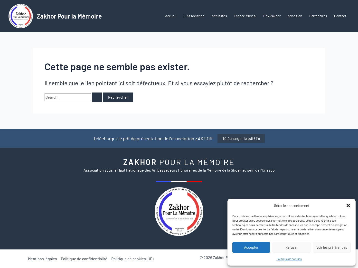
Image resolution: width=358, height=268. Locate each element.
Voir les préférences (331, 247)
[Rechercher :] (74, 97)
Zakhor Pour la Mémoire (69, 16)
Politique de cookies (289, 258)
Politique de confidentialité (84, 258)
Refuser (291, 247)
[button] (348, 205)
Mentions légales (42, 258)
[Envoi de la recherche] (97, 97)
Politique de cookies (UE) (132, 258)
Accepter (251, 247)
